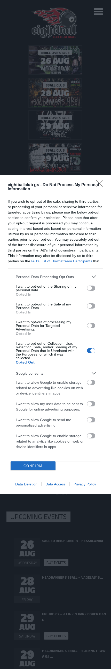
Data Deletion (26, 484)
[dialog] (55, 334)
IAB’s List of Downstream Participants (61, 261)
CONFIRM (33, 466)
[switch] (91, 288)
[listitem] (55, 276)
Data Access (55, 484)
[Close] (101, 185)
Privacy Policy (85, 484)
